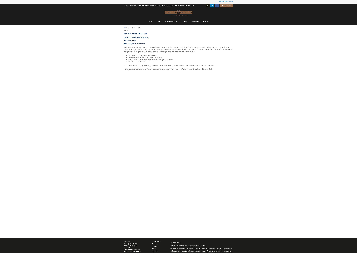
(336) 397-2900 (168, 5)
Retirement (155, 244)
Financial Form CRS (176, 242)
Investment (155, 246)
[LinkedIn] (212, 5)
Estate (154, 248)
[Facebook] (217, 5)
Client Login (227, 5)
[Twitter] (207, 5)
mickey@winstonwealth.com (186, 5)
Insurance (155, 251)
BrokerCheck (203, 245)
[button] (150, 22)
